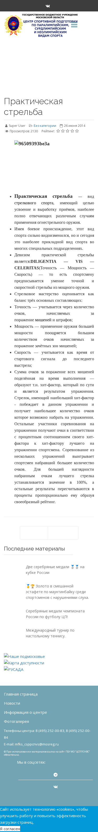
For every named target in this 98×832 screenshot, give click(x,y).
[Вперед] (63, 532)
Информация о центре (25, 712)
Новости (12, 703)
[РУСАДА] (49, 669)
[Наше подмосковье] (49, 656)
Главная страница (21, 694)
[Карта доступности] (49, 663)
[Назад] (34, 532)
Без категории (45, 125)
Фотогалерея (16, 721)
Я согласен (10, 828)
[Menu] (74, 25)
